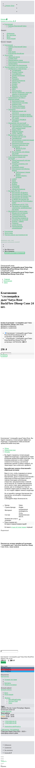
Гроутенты (12, 109)
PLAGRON (15, 187)
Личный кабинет (6, 689)
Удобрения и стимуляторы (17, 69)
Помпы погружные (18, 106)
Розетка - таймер (18, 221)
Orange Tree (16, 82)
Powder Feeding (17, 72)
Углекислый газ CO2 (19, 136)
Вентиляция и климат (15, 135)
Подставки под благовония (17, 65)
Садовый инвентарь (19, 216)
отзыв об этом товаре (18, 527)
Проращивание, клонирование (17, 227)
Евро (10, 703)
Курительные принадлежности (18, 62)
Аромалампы (13, 63)
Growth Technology (18, 75)
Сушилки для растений (20, 220)
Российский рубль (14, 699)
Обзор (6, 448)
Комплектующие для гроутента (19, 112)
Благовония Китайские (16, 53)
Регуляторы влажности (20, 218)
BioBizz (14, 184)
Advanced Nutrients (18, 80)
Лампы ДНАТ (16, 130)
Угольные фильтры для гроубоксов (20, 146)
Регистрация (11, 38)
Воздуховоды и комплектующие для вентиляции (23, 141)
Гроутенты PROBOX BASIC (21, 114)
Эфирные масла (14, 57)
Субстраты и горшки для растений (16, 157)
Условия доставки (10, 679)
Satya (10, 48)
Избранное (10, 33)
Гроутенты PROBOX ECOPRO (19, 120)
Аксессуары (9, 55)
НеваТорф (15, 186)
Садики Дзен (12, 58)
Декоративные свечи (15, 60)
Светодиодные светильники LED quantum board (21, 127)
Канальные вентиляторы (20, 143)
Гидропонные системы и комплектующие (16, 98)
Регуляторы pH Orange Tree (21, 196)
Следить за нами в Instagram (15, 253)
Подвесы (15, 223)
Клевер (18, 150)
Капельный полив (18, 101)
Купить (3, 662)
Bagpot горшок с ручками (21, 176)
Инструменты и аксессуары (17, 211)
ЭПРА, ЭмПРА (17, 133)
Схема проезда (6, 711)
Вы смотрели (11, 35)
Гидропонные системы (20, 102)
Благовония (8, 24)
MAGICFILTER (21, 148)
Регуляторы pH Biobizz (20, 192)
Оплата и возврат (10, 685)
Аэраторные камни (18, 108)
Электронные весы (18, 214)
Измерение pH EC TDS (20, 204)
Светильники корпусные (20, 125)
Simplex (14, 84)
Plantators (15, 79)
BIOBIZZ (15, 87)
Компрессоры (17, 104)
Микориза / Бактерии (19, 96)
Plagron (14, 77)
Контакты (7, 683)
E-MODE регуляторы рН (20, 199)
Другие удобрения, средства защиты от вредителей (22, 93)
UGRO (14, 179)
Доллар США (13, 701)
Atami (14, 181)
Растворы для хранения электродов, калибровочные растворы (22, 207)
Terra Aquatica (17, 91)
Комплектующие (17, 131)
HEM (10, 50)
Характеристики (10, 450)
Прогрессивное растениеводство (16, 67)
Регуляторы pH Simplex (20, 198)
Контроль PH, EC (14, 191)
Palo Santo (12, 52)
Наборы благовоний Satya (17, 26)
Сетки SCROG (17, 225)
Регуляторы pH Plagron (20, 194)
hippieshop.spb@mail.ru (12, 726)
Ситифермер (16, 70)
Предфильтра (17, 138)
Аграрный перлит (18, 167)
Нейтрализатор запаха (20, 155)
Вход (8, 37)
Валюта (7, 698)
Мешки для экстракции (20, 213)
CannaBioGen (17, 74)
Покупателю (5, 676)
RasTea (14, 86)
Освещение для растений (17, 123)
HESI (14, 89)
